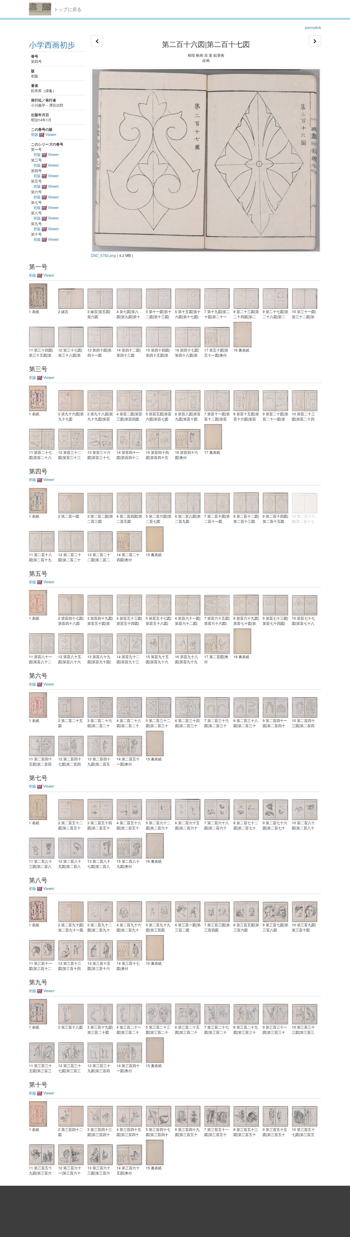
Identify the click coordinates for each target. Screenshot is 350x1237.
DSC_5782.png (103, 255)
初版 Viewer (43, 134)
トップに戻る (67, 9)
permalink (313, 27)
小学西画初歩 (52, 44)
